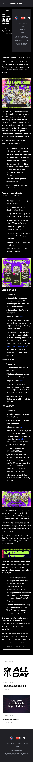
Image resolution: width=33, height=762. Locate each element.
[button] (3, 3)
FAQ (22, 32)
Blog (19, 23)
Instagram (22, 29)
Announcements (9, 682)
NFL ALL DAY (6, 30)
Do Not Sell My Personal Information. (19, 754)
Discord (25, 23)
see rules (21, 439)
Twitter (22, 26)
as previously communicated (17, 346)
